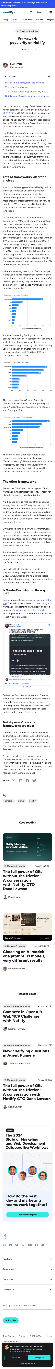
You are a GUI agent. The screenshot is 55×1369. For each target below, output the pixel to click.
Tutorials (39, 19)
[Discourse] (36, 1245)
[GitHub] (4, 1245)
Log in (40, 12)
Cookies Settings (27, 1363)
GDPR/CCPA (36, 1336)
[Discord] (42, 1245)
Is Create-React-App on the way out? (27, 91)
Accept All (39, 1358)
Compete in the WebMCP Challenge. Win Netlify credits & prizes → (24, 4)
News (14, 19)
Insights (50, 19)
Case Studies (26, 19)
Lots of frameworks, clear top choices (24, 82)
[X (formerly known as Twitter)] (22, 1245)
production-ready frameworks (30, 610)
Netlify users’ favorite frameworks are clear (27, 96)
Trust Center (8, 1336)
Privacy (22, 1336)
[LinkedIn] (10, 1245)
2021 (11, 113)
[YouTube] (30, 1245)
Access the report (27, 1214)
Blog (5, 19)
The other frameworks (16, 87)
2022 (22, 113)
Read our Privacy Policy (20, 1352)
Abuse (49, 1336)
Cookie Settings (10, 1341)
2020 (5, 113)
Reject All (16, 1358)
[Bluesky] (16, 1245)
